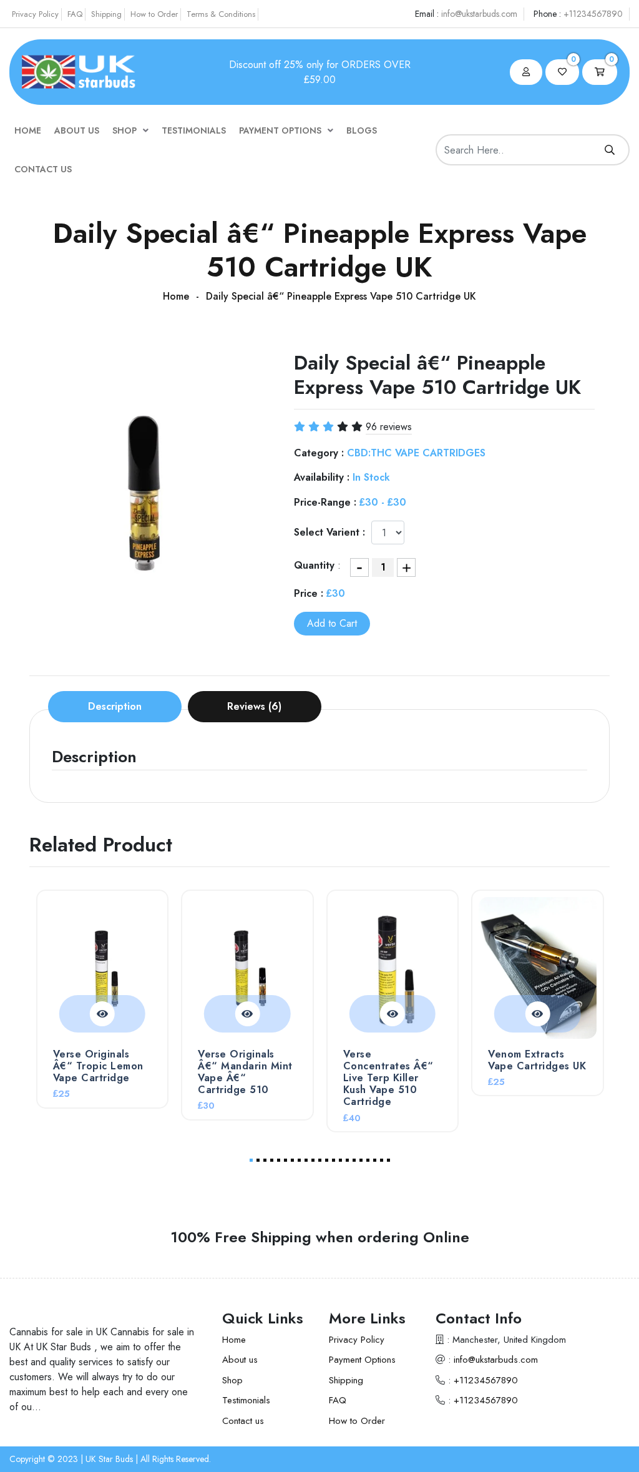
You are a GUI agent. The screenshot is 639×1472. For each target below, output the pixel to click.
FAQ (74, 14)
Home (27, 130)
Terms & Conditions (221, 14)
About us (76, 130)
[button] (251, 1160)
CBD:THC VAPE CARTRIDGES (416, 453)
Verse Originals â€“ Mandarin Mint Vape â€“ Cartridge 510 (245, 1072)
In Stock (371, 477)
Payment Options (280, 130)
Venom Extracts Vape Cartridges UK (537, 1060)
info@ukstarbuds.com (479, 13)
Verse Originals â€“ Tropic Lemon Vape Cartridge (98, 1066)
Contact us (43, 169)
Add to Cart (332, 623)
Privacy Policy (35, 14)
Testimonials (194, 130)
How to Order (154, 14)
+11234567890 (593, 13)
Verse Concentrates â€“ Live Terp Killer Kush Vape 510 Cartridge (388, 1078)
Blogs (361, 130)
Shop (124, 130)
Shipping (106, 14)
